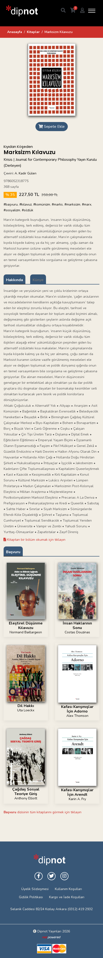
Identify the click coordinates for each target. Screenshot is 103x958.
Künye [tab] (38, 280)
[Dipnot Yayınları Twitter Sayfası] (51, 876)
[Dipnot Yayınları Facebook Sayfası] (38, 876)
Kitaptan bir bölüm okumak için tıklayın (35, 539)
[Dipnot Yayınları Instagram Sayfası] (64, 876)
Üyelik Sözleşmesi (35, 889)
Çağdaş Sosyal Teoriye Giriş (26, 791)
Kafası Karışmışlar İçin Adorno (77, 709)
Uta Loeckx (25, 710)
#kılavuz (25, 204)
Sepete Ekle (54, 126)
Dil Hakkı (25, 705)
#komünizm (41, 204)
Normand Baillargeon (26, 632)
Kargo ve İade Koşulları (66, 897)
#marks (57, 204)
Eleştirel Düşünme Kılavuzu (26, 625)
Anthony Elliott (25, 798)
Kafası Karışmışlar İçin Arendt (77, 792)
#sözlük (27, 210)
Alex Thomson (77, 715)
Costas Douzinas (77, 632)
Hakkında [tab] (14, 280)
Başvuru (13, 552)
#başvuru (11, 204)
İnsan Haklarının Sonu (77, 625)
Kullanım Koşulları (68, 889)
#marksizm (72, 204)
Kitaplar (33, 32)
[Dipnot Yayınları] (22, 10)
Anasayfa (14, 32)
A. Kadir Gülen (25, 173)
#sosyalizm (12, 210)
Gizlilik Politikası (31, 897)
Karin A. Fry (77, 799)
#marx (86, 204)
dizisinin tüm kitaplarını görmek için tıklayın (42, 812)
